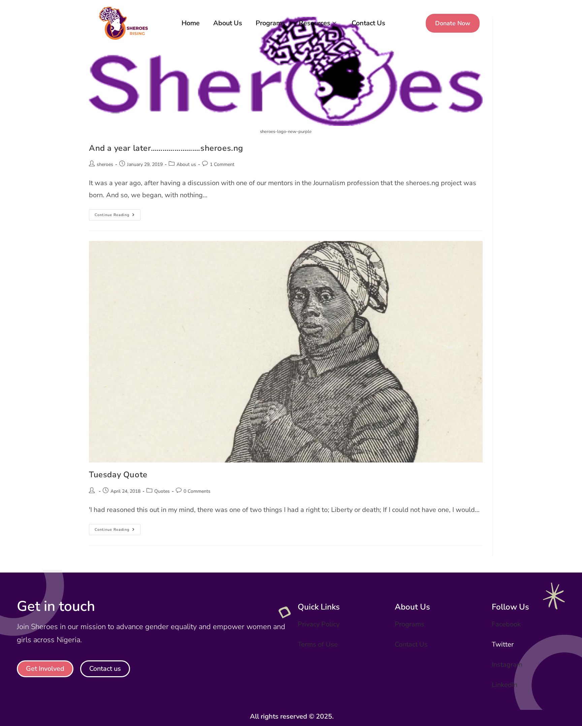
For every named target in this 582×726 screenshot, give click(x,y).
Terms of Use (318, 644)
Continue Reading (117, 213)
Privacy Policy (319, 624)
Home (191, 23)
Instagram (507, 664)
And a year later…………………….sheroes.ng (166, 148)
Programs (270, 23)
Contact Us (368, 23)
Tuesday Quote (118, 474)
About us (186, 164)
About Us (227, 23)
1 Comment (222, 164)
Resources (314, 23)
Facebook (506, 624)
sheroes (105, 164)
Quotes (162, 491)
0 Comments (197, 491)
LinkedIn (504, 684)
